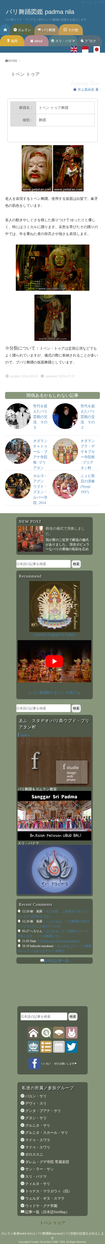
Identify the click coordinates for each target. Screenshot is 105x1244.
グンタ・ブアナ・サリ (42, 1111)
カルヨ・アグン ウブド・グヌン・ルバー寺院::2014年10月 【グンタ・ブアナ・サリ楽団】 (40, 503)
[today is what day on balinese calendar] (59, 1046)
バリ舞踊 (48, 30)
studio (23, 735)
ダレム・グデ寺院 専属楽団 (46, 1162)
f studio (35, 1242)
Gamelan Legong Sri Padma (54, 634)
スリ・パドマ (64, 41)
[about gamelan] (46, 1032)
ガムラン (24, 30)
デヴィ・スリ (35, 1103)
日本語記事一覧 (56, 961)
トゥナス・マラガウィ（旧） (48, 1191)
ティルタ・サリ (37, 1184)
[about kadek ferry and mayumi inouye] (71, 1032)
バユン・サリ (35, 1096)
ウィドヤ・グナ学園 (40, 1206)
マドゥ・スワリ (37, 1147)
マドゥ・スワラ (37, 1140)
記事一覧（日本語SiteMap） (46, 1212)
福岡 (14, 41)
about (38, 41)
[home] (33, 1032)
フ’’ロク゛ (91, 41)
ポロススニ (33, 1154)
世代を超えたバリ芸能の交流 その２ (88, 416)
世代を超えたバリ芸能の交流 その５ (40, 416)
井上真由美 (86, 89)
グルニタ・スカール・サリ (46, 1132)
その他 (72, 30)
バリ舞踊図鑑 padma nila (40, 11)
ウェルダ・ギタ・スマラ (44, 1198)
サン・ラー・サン (39, 1169)
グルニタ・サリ (37, 1125)
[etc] (46, 1046)
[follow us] (71, 1046)
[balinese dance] (59, 1032)
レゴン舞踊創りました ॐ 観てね (54, 692)
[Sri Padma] (33, 1046)
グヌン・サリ (35, 1118)
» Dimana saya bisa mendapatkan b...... (60, 941)
